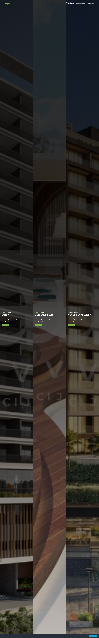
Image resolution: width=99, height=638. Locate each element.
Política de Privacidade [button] (57, 635)
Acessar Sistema (91, 3)
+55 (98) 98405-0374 (70, 3)
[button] (96, 3)
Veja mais (5, 324)
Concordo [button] (93, 635)
